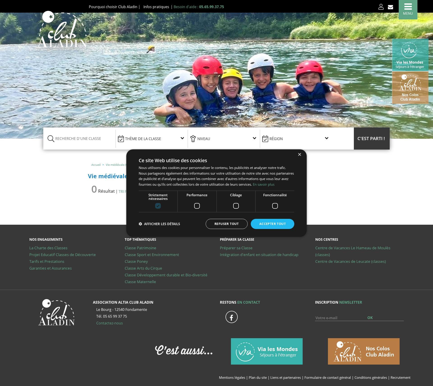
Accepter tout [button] (272, 224)
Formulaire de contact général (327, 377)
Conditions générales (371, 377)
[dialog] (216, 193)
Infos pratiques (156, 6)
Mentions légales (232, 377)
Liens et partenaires (286, 377)
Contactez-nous (109, 323)
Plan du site (258, 377)
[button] (372, 138)
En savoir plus (263, 184)
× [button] (299, 154)
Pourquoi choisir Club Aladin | (114, 6)
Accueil (96, 165)
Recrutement (400, 377)
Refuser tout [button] (226, 224)
